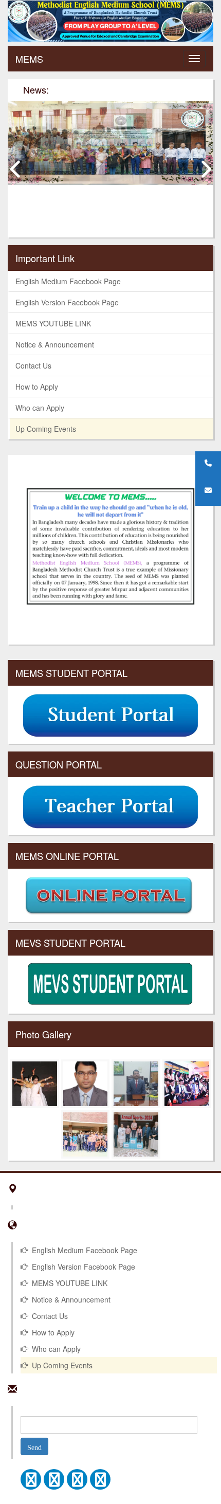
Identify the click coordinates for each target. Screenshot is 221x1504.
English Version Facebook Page (67, 302)
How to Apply (36, 386)
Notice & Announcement (54, 344)
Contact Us (33, 365)
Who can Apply (39, 407)
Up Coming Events (45, 429)
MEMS (29, 58)
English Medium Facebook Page (68, 281)
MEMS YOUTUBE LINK (53, 323)
